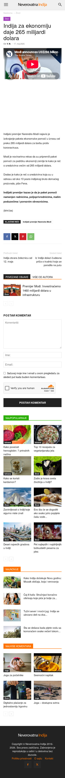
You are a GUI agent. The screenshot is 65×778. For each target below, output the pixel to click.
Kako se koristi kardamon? (11, 480)
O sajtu (38, 758)
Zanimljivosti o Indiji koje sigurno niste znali (16, 511)
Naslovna (7, 12)
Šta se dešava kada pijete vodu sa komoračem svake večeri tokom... (42, 629)
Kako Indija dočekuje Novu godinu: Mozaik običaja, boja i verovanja (43, 579)
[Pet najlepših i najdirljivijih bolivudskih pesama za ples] (48, 531)
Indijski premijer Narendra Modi (37, 221)
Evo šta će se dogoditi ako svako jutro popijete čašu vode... (47, 513)
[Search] (60, 4)
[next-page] (11, 559)
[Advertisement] (33, 106)
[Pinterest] (22, 236)
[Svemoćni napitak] (48, 662)
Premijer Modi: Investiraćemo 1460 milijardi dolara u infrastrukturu (42, 290)
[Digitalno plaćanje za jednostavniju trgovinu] (17, 690)
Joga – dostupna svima (46, 702)
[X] (14, 236)
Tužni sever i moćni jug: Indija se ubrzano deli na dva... (41, 612)
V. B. (9, 43)
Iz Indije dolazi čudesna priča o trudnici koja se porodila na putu (48, 261)
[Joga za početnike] (17, 662)
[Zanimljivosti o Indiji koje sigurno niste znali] (17, 497)
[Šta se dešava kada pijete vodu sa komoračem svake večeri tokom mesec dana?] (12, 632)
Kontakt (49, 758)
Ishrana (8, 442)
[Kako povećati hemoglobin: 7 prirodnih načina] (17, 434)
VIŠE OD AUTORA (42, 277)
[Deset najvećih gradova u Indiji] (17, 531)
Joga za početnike (13, 675)
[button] (5, 4)
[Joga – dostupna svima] (48, 690)
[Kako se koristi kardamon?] (17, 465)
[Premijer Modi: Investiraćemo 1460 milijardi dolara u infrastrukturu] (12, 290)
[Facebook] (6, 236)
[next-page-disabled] (11, 303)
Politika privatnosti (22, 758)
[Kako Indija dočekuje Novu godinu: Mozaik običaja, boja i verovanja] (12, 582)
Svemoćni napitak (43, 675)
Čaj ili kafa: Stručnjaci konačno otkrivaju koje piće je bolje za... (40, 596)
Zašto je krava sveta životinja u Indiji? (45, 480)
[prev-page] (5, 303)
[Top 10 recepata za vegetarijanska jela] (48, 434)
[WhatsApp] (30, 236)
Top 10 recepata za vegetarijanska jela (44, 448)
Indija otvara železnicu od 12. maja (17, 259)
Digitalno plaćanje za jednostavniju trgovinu (15, 704)
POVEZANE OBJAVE (17, 277)
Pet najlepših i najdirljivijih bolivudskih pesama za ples (48, 548)
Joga (7, 670)
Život (18, 12)
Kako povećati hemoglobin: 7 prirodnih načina (16, 450)
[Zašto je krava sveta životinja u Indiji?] (48, 465)
